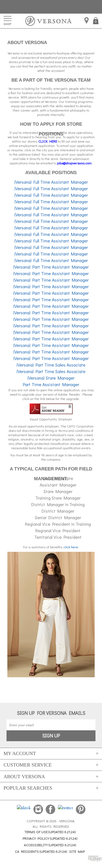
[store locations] (86, 20)
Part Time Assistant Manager (51, 384)
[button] (96, 21)
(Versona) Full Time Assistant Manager (51, 182)
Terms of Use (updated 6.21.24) (50, 831)
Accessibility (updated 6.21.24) (50, 844)
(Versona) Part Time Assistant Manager (51, 267)
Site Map (77, 851)
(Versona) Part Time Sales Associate (51, 365)
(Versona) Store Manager (51, 378)
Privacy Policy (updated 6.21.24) (50, 838)
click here (71, 546)
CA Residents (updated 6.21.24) (41, 851)
